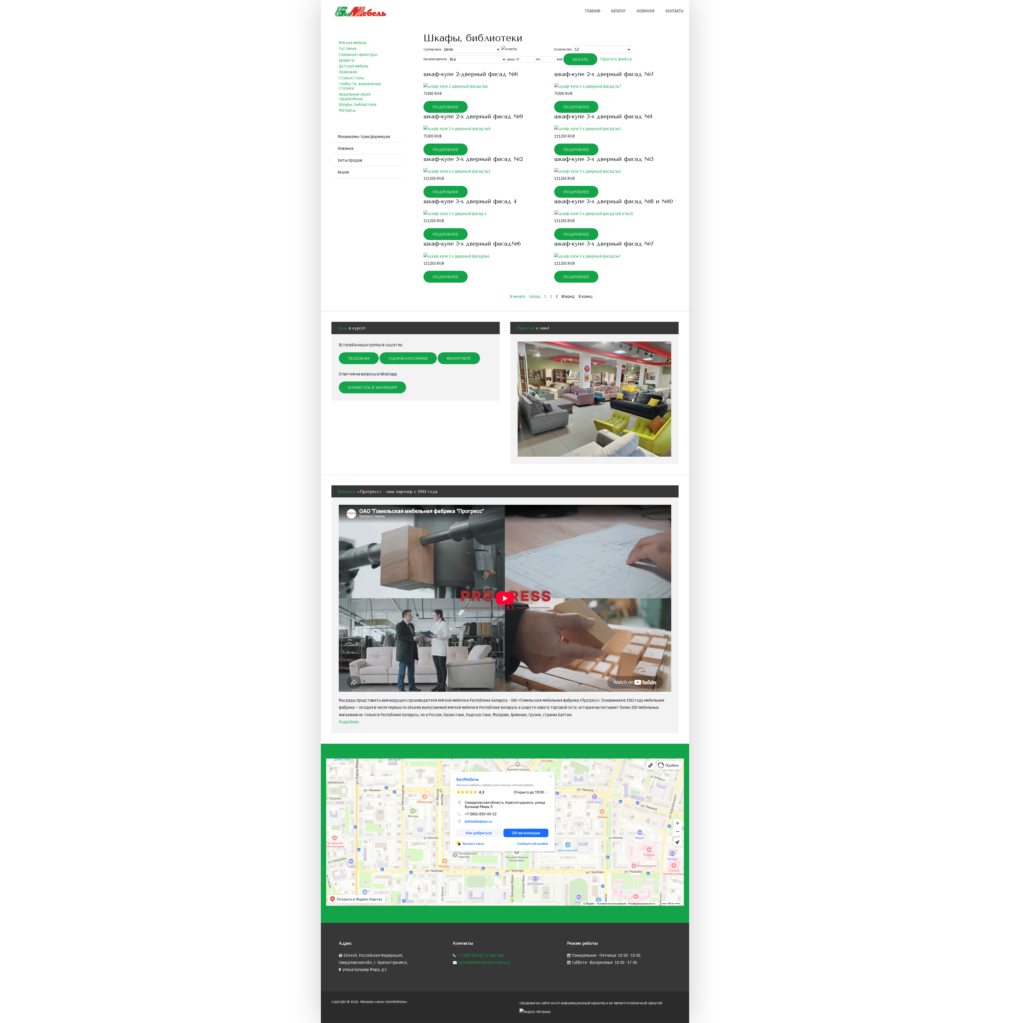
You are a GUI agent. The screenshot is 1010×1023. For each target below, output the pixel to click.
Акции (343, 172)
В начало (518, 296)
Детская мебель (353, 66)
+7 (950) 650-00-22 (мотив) (480, 955)
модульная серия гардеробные (355, 96)
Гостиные (348, 49)
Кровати (346, 60)
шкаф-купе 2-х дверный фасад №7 (603, 74)
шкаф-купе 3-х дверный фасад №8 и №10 (613, 201)
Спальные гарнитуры (358, 55)
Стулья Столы (351, 78)
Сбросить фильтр (616, 59)
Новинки (646, 11)
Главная (592, 11)
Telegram (359, 358)
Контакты (674, 11)
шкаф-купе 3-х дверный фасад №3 (604, 159)
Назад (535, 296)
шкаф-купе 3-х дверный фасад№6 (472, 243)
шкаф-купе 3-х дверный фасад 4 (470, 201)
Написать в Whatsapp (372, 387)
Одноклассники (408, 358)
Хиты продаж (350, 160)
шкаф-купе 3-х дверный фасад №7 (603, 243)
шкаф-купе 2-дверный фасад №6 (470, 74)
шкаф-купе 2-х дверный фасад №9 (473, 116)
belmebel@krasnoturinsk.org (484, 962)
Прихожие (348, 72)
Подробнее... (350, 722)
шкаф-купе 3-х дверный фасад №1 (603, 116)
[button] (526, 399)
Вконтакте (459, 358)
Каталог (618, 11)
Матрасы (347, 110)
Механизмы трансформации (364, 137)
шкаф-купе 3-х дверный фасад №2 (473, 159)
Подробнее (445, 107)
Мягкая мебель (353, 43)
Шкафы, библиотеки (357, 105)
